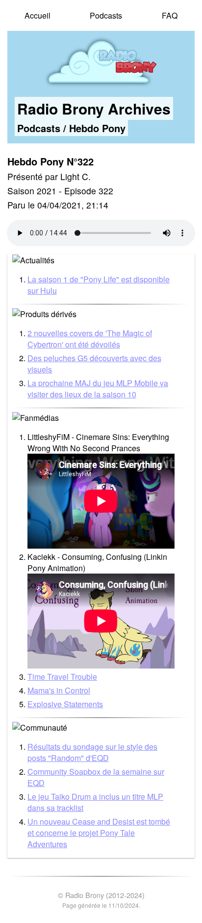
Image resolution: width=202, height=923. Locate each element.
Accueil (37, 15)
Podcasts (106, 15)
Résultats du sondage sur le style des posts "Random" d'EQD (92, 752)
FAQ (169, 15)
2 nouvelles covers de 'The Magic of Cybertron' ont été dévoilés (89, 338)
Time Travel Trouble (62, 676)
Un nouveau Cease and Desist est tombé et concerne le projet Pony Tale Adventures (98, 833)
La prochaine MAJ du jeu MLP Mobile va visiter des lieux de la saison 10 (97, 388)
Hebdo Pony (97, 128)
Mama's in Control (58, 690)
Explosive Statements (65, 704)
